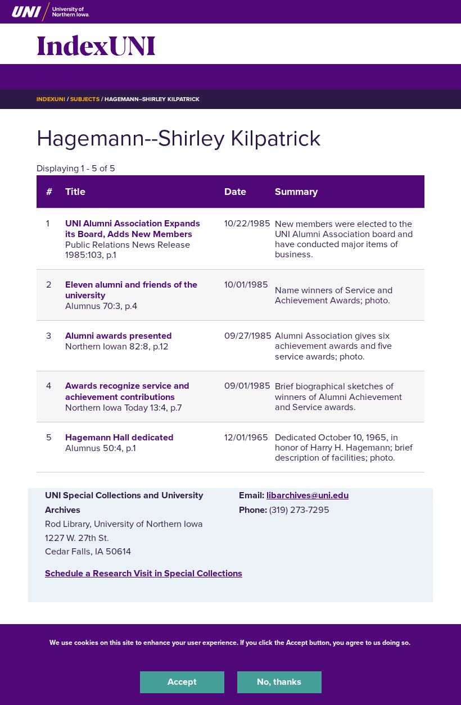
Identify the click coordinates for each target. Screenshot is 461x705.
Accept (182, 682)
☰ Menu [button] (56, 76)
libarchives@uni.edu (307, 495)
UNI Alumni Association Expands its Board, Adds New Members (132, 229)
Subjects (84, 99)
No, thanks (279, 682)
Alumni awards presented (118, 336)
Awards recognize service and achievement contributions (127, 391)
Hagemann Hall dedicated (119, 437)
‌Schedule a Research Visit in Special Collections (143, 573)
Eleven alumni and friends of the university (131, 290)
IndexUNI (96, 44)
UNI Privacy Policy (230, 657)
